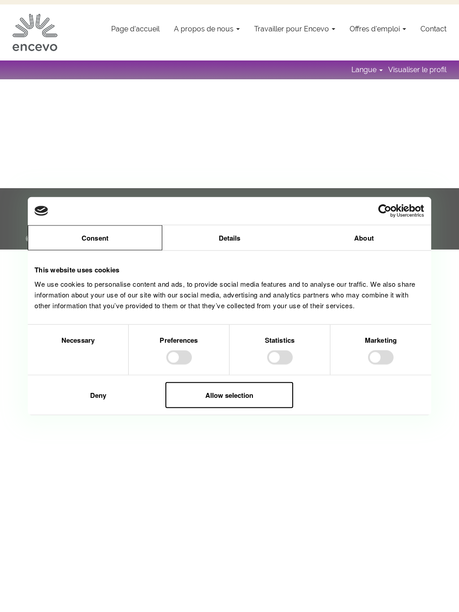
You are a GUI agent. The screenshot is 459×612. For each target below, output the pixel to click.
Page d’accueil (135, 29)
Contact (433, 29)
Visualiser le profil (417, 70)
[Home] (35, 32)
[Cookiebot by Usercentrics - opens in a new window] (385, 211)
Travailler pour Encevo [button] (292, 29)
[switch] (179, 357)
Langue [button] (364, 70)
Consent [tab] (95, 238)
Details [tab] (230, 238)
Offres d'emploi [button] (376, 29)
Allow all (360, 395)
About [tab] (364, 238)
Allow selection (229, 395)
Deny (98, 395)
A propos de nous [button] (204, 29)
